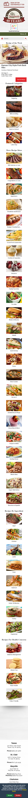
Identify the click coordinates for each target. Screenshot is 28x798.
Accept (10, 795)
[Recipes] (2, 38)
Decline (18, 795)
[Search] (25, 38)
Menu (22, 34)
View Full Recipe (21, 79)
